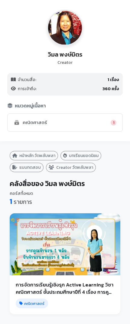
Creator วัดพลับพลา (74, 167)
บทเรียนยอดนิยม (83, 155)
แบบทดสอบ (29, 167)
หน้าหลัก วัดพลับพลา (36, 155)
